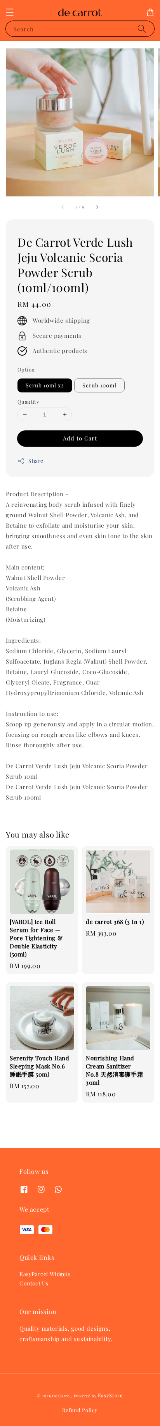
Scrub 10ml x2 (45, 385)
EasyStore (110, 1395)
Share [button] (35, 460)
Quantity (28, 401)
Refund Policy (79, 1410)
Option (26, 369)
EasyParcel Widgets (45, 1274)
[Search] (141, 28)
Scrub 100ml (99, 385)
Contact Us (34, 1283)
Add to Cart (80, 438)
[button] (9, 12)
